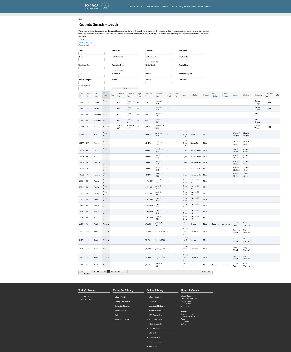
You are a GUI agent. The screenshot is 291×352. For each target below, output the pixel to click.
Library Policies (120, 297)
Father (114, 80)
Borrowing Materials (122, 306)
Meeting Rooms (152, 7)
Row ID (81, 51)
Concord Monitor (155, 328)
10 (98, 271)
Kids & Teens (168, 7)
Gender (148, 73)
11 (101, 271)
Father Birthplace (185, 73)
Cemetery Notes (84, 86)
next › (204, 271)
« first (81, 271)
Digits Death (150, 65)
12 (105, 271)
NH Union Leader (155, 324)
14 (112, 271)
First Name (183, 51)
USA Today (153, 333)
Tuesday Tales (85, 296)
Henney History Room (186, 7)
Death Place (183, 65)
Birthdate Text (117, 57)
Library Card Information (124, 301)
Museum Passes (120, 310)
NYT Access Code (155, 315)
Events (140, 7)
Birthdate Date (151, 57)
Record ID (116, 51)
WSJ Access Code (155, 319)
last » (209, 271)
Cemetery (182, 80)
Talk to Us (153, 346)
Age (80, 73)
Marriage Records (85, 42)
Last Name (149, 51)
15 (115, 271)
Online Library (204, 7)
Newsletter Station (122, 319)
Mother (148, 80)
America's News (155, 337)
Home (80, 19)
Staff (116, 315)
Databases (152, 301)
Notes (80, 57)
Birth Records (83, 40)
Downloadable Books (157, 306)
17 (122, 271)
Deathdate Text (84, 65)
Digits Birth (183, 57)
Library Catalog (155, 297)
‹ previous (87, 272)
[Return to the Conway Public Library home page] (96, 9)
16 (119, 271)
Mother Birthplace (85, 80)
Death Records (83, 45)
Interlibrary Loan (155, 342)
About (132, 7)
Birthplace (116, 73)
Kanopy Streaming (156, 310)
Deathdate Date (118, 65)
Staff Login (185, 324)
